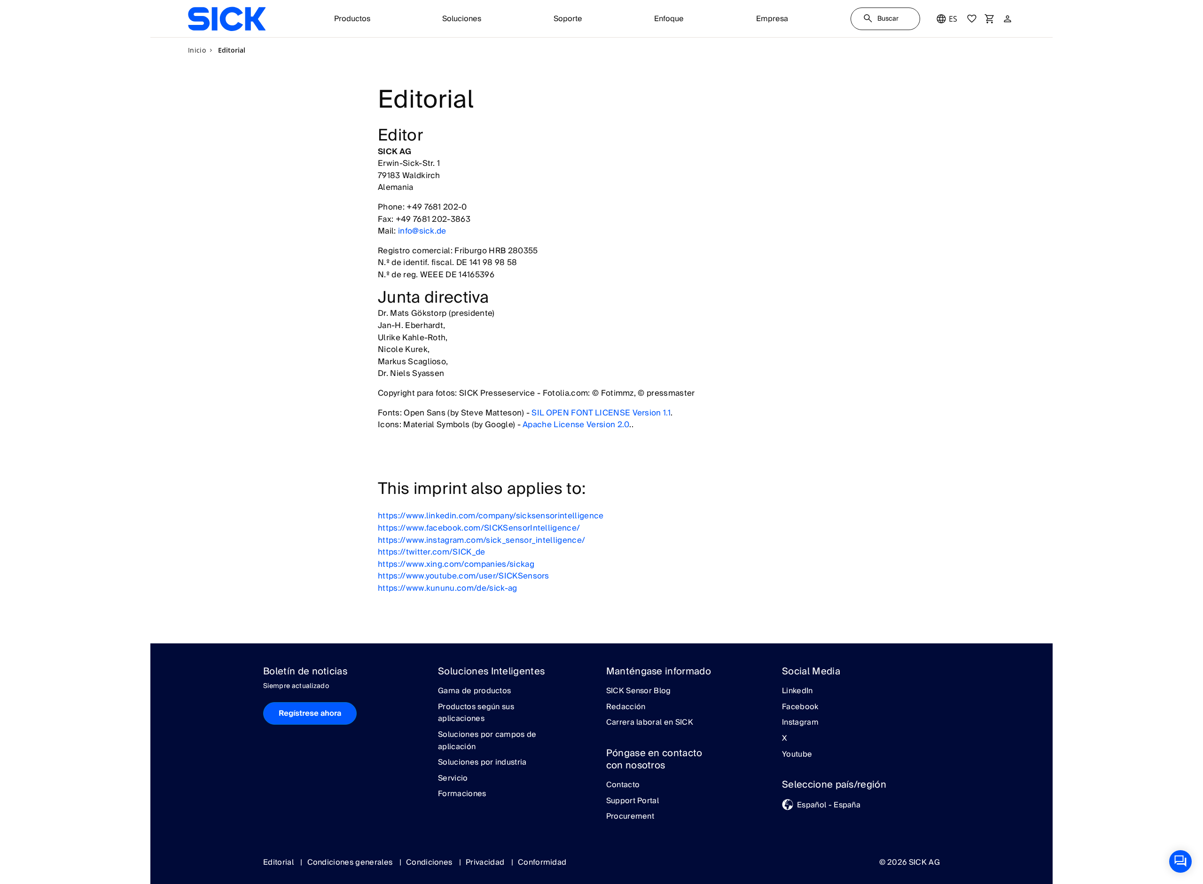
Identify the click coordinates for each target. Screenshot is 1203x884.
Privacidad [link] (486, 862)
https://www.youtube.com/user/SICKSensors (463, 576)
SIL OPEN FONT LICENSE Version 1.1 (601, 413)
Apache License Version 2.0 (576, 424)
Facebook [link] (800, 707)
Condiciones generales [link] (351, 862)
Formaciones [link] (462, 794)
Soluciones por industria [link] (482, 763)
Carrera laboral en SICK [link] (649, 723)
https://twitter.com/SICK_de (431, 552)
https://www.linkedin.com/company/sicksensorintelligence (491, 516)
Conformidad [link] (542, 862)
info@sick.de (422, 231)
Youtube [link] (797, 755)
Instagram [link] (800, 723)
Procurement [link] (630, 817)
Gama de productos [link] (474, 691)
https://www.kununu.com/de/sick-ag (447, 588)
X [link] (784, 739)
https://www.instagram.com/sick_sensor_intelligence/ (481, 540)
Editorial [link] (279, 862)
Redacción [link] (626, 707)
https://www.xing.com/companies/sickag (456, 564)
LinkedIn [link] (797, 691)
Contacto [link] (623, 785)
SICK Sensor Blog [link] (638, 691)
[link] (227, 19)
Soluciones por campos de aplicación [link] (487, 741)
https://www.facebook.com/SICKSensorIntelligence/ (479, 528)
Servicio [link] (453, 779)
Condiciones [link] (430, 862)
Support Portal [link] (632, 801)
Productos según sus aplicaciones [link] (476, 713)
